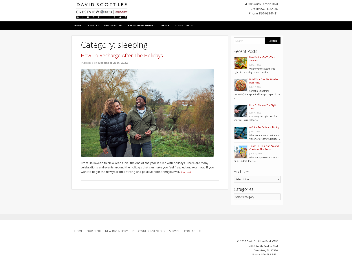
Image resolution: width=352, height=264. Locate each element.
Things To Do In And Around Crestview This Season (264, 147)
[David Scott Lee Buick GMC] (101, 10)
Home (77, 25)
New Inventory (113, 25)
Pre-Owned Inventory (141, 25)
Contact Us (182, 25)
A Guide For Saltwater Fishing (264, 127)
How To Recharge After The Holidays (122, 55)
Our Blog (93, 25)
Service (164, 25)
